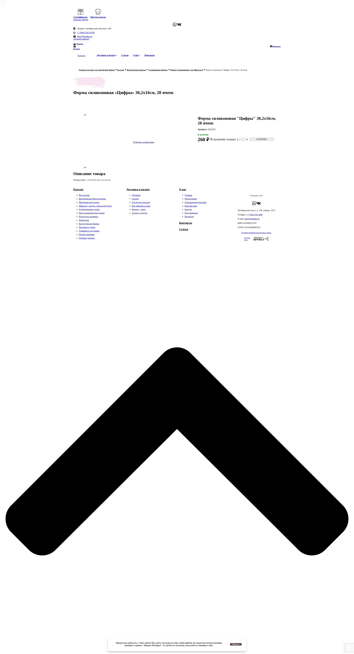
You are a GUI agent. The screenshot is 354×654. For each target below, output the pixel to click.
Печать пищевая (86, 234)
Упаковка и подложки (89, 231)
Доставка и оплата (106, 55)
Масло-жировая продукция (91, 213)
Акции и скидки (139, 213)
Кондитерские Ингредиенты (92, 199)
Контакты (150, 55)
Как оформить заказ (141, 206)
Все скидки (84, 195)
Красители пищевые (88, 216)
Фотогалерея (191, 199)
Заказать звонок (80, 19)
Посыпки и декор (87, 227)
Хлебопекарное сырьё (89, 209)
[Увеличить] (143, 142)
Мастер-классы (98, 17)
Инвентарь (84, 220)
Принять (235, 644)
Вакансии (189, 216)
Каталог (81, 55)
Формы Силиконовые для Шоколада (186, 70)
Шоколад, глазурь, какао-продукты (95, 206)
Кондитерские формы (136, 70)
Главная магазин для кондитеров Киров (97, 70)
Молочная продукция (89, 202)
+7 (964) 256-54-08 (85, 32)
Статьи (124, 55)
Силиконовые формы (158, 70)
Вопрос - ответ (139, 209)
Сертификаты (80, 17)
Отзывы (188, 195)
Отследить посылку (141, 202)
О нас (136, 55)
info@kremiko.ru (84, 36)
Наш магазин (191, 206)
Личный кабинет (81, 39)
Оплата (135, 199)
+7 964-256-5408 (254, 214)
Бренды (188, 209)
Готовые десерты (87, 238)
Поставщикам (191, 213)
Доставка (136, 195)
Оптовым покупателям (195, 202)
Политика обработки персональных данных (256, 233)
